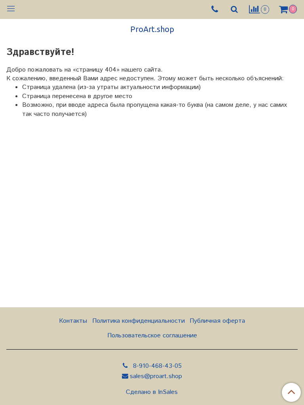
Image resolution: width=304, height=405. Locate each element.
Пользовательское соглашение (152, 335)
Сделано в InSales (152, 392)
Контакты (73, 321)
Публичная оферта (217, 321)
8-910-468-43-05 (156, 366)
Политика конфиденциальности (138, 321)
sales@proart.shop (156, 376)
